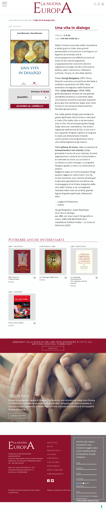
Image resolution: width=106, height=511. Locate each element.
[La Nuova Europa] (53, 7)
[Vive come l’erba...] (22, 307)
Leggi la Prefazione (68, 202)
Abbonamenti (55, 474)
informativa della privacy (88, 501)
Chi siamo (53, 462)
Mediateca (53, 450)
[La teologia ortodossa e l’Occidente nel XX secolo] (84, 261)
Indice (61, 205)
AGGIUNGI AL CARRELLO (29, 106)
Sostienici (53, 466)
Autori (51, 454)
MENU (4, 6)
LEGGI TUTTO (18, 416)
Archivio (53, 458)
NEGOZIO (20, 20)
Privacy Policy (34, 490)
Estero (87, 483)
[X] (52, 481)
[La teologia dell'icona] (53, 261)
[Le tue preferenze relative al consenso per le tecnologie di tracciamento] (101, 506)
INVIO (85, 509)
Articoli (52, 443)
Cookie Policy (13, 492)
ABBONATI (53, 348)
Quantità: (22, 97)
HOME (11, 20)
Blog (50, 446)
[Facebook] (48, 481)
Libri (29, 20)
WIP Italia (66, 490)
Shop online (55, 470)
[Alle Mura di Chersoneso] (22, 261)
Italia (80, 483)
